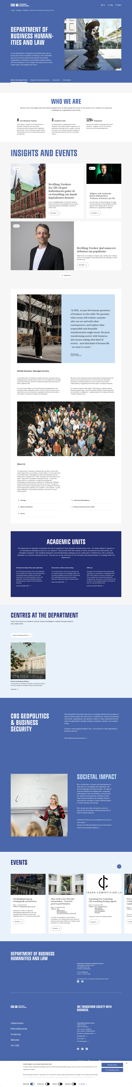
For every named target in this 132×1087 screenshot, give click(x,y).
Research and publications (40, 80)
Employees (67, 80)
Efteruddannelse (19, 1029)
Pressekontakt (81, 1036)
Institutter (25, 10)
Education (56, 80)
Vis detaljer (82, 1084)
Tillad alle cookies (112, 1065)
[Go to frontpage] (20, 5)
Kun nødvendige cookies (112, 1070)
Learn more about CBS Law (94, 586)
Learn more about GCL (57, 582)
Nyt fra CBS (80, 1038)
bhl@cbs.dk (84, 972)
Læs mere (13, 689)
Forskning (18, 10)
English (103, 5)
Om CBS (15, 1045)
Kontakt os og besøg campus (85, 1033)
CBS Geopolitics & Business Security (74, 738)
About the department (19, 80)
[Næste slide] (119, 866)
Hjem (13, 10)
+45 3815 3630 (86, 974)
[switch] (47, 1084)
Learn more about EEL (22, 586)
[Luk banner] (126, 1063)
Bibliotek (15, 1040)
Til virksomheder (81, 1041)
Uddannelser (17, 1023)
